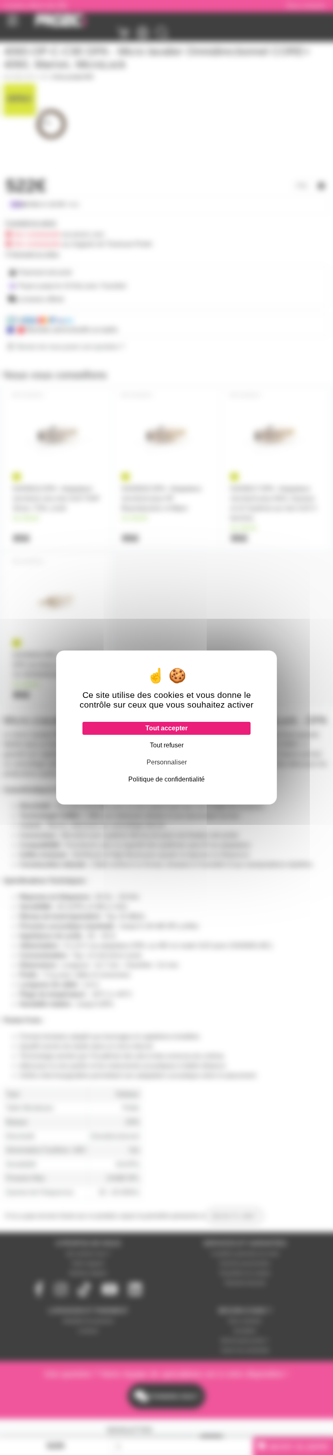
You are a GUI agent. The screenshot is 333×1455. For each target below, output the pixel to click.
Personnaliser (167, 762)
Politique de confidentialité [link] (166, 779)
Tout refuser (167, 745)
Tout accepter (166, 728)
